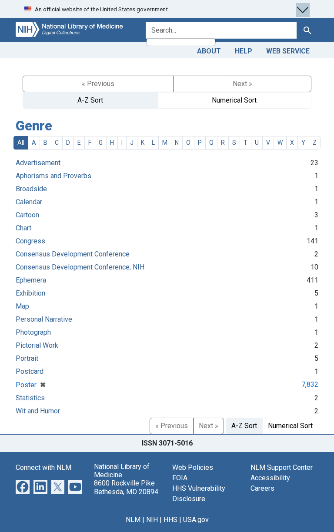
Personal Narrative (44, 319)
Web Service (288, 51)
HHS (170, 519)
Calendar (29, 202)
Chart (23, 228)
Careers (262, 488)
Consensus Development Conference (73, 254)
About (209, 51)
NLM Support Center (281, 467)
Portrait (27, 358)
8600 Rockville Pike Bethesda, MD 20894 (126, 487)
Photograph (33, 332)
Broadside (31, 189)
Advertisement (38, 163)
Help (243, 51)
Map (22, 306)
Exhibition (30, 293)
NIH (152, 519)
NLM (133, 519)
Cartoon (27, 215)
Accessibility (270, 478)
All (20, 142)
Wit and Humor (38, 411)
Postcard (29, 371)
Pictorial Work (37, 345)
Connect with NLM (43, 467)
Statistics (30, 398)
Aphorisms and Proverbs (53, 176)
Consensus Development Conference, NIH (80, 267)
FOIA (179, 478)
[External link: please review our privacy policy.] (23, 486)
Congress (30, 241)
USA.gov (196, 519)
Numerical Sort (234, 100)
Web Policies (192, 467)
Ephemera (31, 280)
